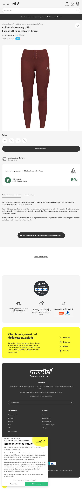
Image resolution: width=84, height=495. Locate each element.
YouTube (66, 349)
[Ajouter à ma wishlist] (77, 25)
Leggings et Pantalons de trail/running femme (30, 24)
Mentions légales (53, 469)
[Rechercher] (77, 10)
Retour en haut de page (41, 255)
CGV (9, 423)
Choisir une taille (40, 147)
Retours (10, 420)
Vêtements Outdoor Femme (9, 24)
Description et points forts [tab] (11, 193)
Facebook (66, 336)
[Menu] (4, 4)
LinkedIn (66, 345)
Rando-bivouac (46, 420)
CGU (9, 426)
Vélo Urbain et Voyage (48, 423)
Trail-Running (46, 416)
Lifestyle (44, 426)
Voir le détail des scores (20, 179)
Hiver (43, 413)
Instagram (66, 340)
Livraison (11, 416)
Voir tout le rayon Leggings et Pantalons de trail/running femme (40, 233)
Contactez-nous (13, 413)
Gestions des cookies (66, 469)
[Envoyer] (71, 401)
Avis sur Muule (12, 429)
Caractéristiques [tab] (29, 193)
